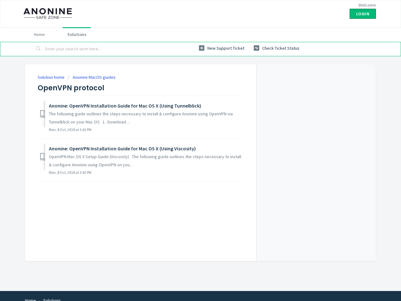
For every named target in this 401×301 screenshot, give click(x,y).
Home (39, 34)
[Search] (38, 49)
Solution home (51, 77)
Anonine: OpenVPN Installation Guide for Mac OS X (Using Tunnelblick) (125, 106)
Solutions (76, 34)
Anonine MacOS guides (94, 77)
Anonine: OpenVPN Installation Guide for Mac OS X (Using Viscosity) (122, 148)
